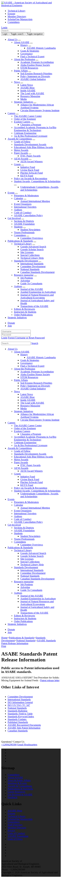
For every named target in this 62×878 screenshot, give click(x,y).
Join (10, 325)
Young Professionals (24, 232)
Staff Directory (15, 824)
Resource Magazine (30, 96)
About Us (12, 39)
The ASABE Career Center (28, 116)
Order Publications (23, 314)
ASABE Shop (15, 810)
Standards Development (26, 260)
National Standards (29, 269)
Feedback (12, 797)
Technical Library (16, 10)
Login (4, 27)
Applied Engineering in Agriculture (38, 292)
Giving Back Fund (29, 170)
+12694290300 (9, 744)
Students (18, 226)
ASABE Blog (27, 87)
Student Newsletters (30, 229)
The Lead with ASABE (32, 93)
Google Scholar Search (32, 249)
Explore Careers (22, 121)
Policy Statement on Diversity (35, 76)
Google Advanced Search (33, 246)
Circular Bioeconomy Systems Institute (39, 110)
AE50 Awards (21, 158)
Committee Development (32, 266)
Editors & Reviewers (24, 309)
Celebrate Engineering (25, 133)
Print (3, 646)
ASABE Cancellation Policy (28, 215)
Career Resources (16, 791)
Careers (11, 113)
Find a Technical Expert (32, 56)
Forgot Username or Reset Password (26, 337)
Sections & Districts (24, 221)
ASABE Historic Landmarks (41, 48)
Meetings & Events (17, 783)
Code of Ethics (15, 839)
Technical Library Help (32, 258)
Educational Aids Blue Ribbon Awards (33, 147)
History (24, 45)
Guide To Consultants (31, 283)
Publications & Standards (20, 241)
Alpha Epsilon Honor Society (35, 65)
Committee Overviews (31, 238)
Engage (11, 13)
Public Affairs (21, 70)
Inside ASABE (27, 90)
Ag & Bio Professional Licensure (30, 136)
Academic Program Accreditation (37, 62)
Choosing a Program (30, 124)
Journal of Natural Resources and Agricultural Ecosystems (37, 296)
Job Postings (26, 277)
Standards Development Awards (30, 144)
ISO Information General (20, 702)
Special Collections (30, 255)
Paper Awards (21, 153)
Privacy (11, 830)
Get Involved (14, 218)
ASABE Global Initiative (33, 79)
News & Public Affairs (19, 780)
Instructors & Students (25, 312)
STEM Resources (29, 68)
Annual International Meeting (35, 201)
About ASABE (21, 42)
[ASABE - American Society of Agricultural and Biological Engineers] (31, 5)
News (17, 82)
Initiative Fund (27, 167)
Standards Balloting (17, 710)
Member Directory (17, 16)
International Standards (31, 263)
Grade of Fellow (22, 141)
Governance (26, 53)
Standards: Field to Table (20, 713)
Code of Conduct (22, 212)
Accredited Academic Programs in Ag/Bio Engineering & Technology (35, 129)
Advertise (25, 280)
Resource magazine (24, 275)
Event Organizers (22, 204)
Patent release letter (49, 680)
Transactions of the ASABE (34, 306)
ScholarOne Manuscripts (20, 19)
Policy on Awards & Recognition (30, 178)
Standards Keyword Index (21, 716)
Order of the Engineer (25, 119)
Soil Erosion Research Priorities (36, 73)
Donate (11, 323)
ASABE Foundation (24, 224)
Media (23, 99)
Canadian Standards (18, 730)
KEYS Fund (26, 175)
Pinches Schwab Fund (31, 173)
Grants (17, 164)
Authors (18, 209)
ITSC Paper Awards (30, 155)
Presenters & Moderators (26, 195)
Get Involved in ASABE (20, 794)
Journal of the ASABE (31, 289)
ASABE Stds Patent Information (24, 728)
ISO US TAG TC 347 (19, 705)
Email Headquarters (27, 744)
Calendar (18, 198)
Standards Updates (17, 719)
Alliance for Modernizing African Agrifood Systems (37, 106)
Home (4, 637)
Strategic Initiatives (23, 102)
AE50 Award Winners (31, 161)
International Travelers (25, 207)
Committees (14, 22)
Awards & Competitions (20, 138)
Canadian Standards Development (37, 272)
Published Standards (18, 722)
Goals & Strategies (29, 50)
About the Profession (24, 59)
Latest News (26, 85)
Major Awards (21, 150)
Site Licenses (27, 252)
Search (34, 343)
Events (11, 192)
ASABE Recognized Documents (24, 725)
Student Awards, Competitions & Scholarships (37, 181)
